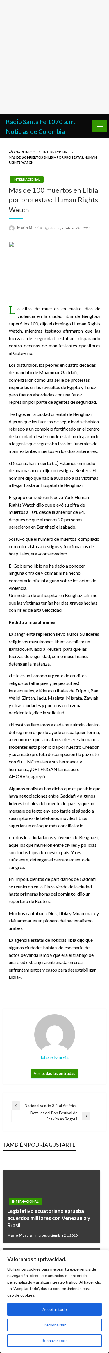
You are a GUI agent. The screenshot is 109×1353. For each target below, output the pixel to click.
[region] (54, 1301)
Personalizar (55, 1324)
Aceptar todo (54, 1309)
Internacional (56, 152)
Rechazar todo (55, 1340)
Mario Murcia (29, 227)
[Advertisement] (54, 57)
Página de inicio (22, 152)
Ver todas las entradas (54, 1073)
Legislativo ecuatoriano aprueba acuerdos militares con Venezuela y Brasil (48, 1218)
